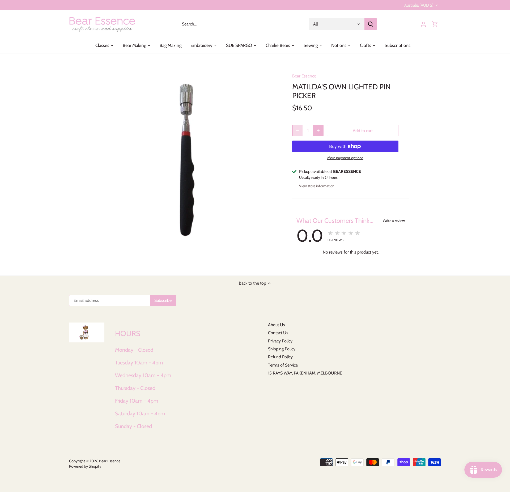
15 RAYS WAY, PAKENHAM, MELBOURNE (305, 373)
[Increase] (318, 130)
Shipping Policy (281, 348)
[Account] (423, 24)
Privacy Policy (280, 340)
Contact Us (278, 332)
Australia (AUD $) (419, 5)
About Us (276, 324)
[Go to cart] (435, 24)
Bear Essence (304, 76)
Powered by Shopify (85, 466)
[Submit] (370, 24)
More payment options (345, 158)
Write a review (394, 221)
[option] (190, 157)
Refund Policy (280, 356)
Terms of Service (283, 365)
